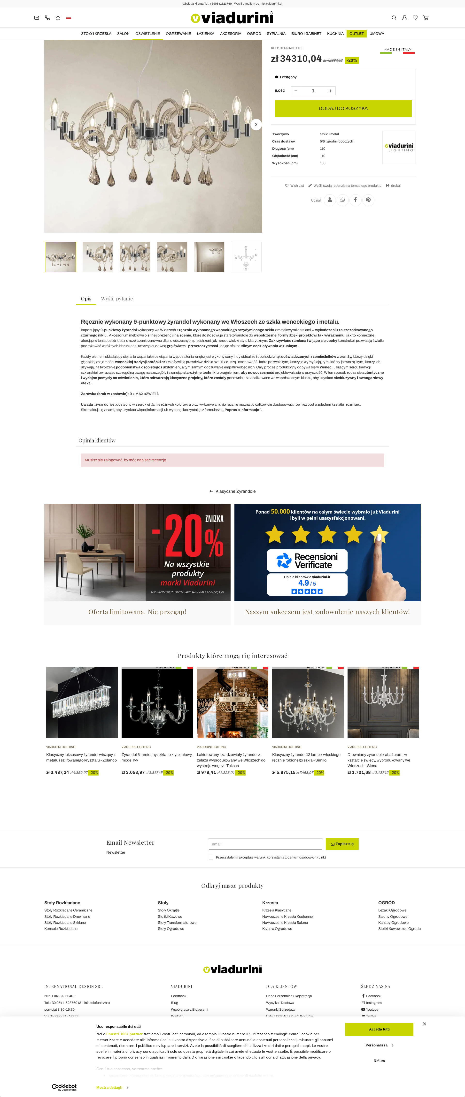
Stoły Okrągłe (168, 910)
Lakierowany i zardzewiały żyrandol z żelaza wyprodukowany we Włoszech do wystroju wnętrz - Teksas (231, 760)
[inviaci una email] (36, 17)
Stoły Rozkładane (62, 902)
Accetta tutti (379, 1029)
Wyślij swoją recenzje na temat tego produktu (347, 185)
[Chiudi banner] (424, 1024)
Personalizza (377, 1045)
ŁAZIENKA (205, 34)
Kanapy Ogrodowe (393, 923)
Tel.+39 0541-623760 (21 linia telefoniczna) (77, 1003)
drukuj (395, 185)
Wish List (297, 185)
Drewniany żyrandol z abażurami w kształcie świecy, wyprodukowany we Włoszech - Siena (379, 760)
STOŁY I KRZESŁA (96, 34)
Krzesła (270, 902)
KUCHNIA (335, 34)
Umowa (377, 34)
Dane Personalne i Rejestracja (289, 996)
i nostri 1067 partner (124, 1034)
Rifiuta (379, 1061)
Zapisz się (344, 844)
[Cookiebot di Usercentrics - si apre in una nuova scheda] (64, 1087)
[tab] (86, 298)
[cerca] (393, 17)
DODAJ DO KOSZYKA (343, 108)
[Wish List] (105, 690)
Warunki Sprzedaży (280, 1009)
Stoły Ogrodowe (171, 929)
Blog (174, 1003)
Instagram (373, 1003)
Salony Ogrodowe (392, 916)
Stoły (163, 902)
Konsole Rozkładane (61, 929)
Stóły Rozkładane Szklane (65, 923)
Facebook (373, 996)
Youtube (372, 1009)
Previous (50, 124)
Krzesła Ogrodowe (277, 929)
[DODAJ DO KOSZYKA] (181, 679)
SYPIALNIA (276, 34)
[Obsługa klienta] (47, 17)
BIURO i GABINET (306, 34)
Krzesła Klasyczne (276, 910)
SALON (123, 34)
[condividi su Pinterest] (368, 200)
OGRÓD (254, 34)
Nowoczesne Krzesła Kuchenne (287, 916)
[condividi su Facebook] (355, 200)
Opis (86, 298)
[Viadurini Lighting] (399, 147)
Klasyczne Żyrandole (235, 491)
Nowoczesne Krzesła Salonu (285, 923)
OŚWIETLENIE (147, 34)
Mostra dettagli (109, 1087)
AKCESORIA (230, 34)
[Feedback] (58, 17)
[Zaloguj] (404, 17)
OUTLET (356, 34)
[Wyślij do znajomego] (330, 200)
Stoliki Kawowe (170, 916)
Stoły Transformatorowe (177, 923)
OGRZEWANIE (178, 34)
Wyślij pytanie (117, 298)
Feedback (178, 996)
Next (256, 124)
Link (321, 857)
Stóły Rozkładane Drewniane (67, 916)
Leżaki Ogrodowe (392, 910)
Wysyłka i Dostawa (280, 1003)
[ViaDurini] (232, 17)
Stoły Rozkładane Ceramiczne (68, 910)
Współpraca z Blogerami (189, 1009)
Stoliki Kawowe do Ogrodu (399, 929)
